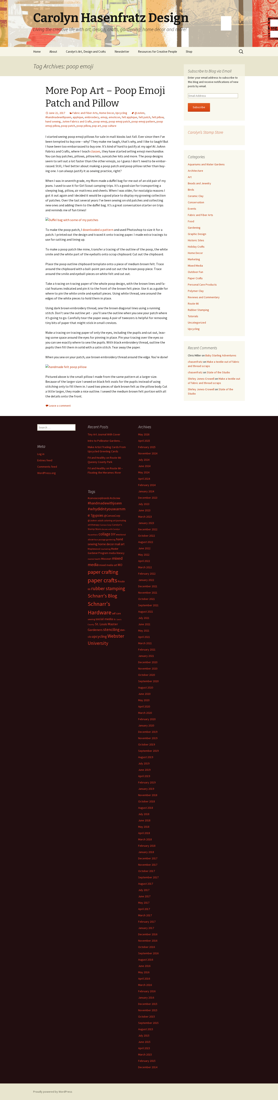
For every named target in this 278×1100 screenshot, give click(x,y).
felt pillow (158, 117)
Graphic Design (197, 234)
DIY (113, 534)
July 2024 (143, 460)
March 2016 (145, 985)
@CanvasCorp (112, 515)
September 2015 (148, 1023)
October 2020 (146, 675)
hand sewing (53, 121)
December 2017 (147, 858)
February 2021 (146, 649)
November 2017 (147, 864)
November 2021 (147, 592)
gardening (110, 539)
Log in (40, 454)
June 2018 (144, 820)
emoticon (114, 117)
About (53, 51)
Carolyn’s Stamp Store (205, 132)
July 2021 (143, 618)
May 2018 (143, 827)
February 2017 (146, 921)
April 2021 (144, 637)
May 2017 (143, 902)
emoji (104, 117)
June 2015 (144, 1042)
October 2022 (146, 535)
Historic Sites (196, 240)
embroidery (92, 117)
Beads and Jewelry (199, 183)
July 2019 (143, 763)
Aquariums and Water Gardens (206, 164)
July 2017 (143, 890)
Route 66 (193, 303)
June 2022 (144, 548)
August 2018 (145, 808)
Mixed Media (195, 265)
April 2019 (144, 776)
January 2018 (146, 852)
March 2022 (145, 567)
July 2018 (143, 814)
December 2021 (147, 586)
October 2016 (146, 947)
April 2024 (144, 478)
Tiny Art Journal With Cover (104, 434)
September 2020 (148, 681)
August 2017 (145, 883)
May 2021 (143, 630)
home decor (106, 544)
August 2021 (145, 611)
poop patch (68, 126)
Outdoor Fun (195, 272)
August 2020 (145, 687)
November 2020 (147, 668)
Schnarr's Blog (102, 596)
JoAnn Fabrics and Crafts (77, 121)
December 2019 (147, 732)
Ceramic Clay (196, 196)
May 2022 (143, 554)
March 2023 (145, 516)
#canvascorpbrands (98, 498)
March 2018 (145, 839)
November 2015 (147, 1010)
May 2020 (143, 700)
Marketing (194, 259)
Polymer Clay (196, 291)
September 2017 (148, 877)
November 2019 (147, 738)
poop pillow (84, 126)
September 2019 (148, 751)
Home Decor (106, 113)
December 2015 (147, 1004)
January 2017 (146, 928)
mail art (120, 544)
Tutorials (193, 316)
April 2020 (144, 706)
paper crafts (102, 580)
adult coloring (104, 520)
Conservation (196, 202)
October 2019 (146, 744)
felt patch (144, 117)
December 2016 (147, 934)
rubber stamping (108, 588)
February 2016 (146, 991)
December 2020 (147, 662)
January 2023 (146, 523)
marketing (106, 549)
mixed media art (108, 565)
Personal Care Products (202, 284)
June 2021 (144, 624)
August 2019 (145, 757)
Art (190, 177)
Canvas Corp (105, 525)
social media (104, 619)
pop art (96, 126)
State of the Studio (218, 372)
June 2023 (144, 510)
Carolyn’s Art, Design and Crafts (86, 51)
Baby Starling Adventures (220, 355)
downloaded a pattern (98, 230)
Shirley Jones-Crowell (201, 378)
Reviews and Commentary (204, 297)
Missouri (106, 559)
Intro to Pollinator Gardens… (105, 441)
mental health (94, 559)
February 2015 (146, 1061)
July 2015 (143, 1035)
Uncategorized (197, 322)
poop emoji (100, 121)
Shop (189, 51)
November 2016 (147, 940)
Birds (191, 189)
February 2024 (146, 485)
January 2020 (146, 725)
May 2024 (143, 472)
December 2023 (147, 497)
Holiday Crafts (196, 246)
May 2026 (143, 434)
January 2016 (146, 997)
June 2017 (144, 896)
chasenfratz (195, 362)
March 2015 (145, 1054)
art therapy (94, 524)
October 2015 (146, 1016)
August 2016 (145, 959)
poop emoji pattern (143, 121)
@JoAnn (139, 113)
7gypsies (97, 515)
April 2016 (144, 978)
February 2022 (146, 573)
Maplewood (94, 548)
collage (104, 534)
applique (78, 117)
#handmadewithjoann (58, 117)
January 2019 (146, 789)
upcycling (99, 636)
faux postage (100, 539)
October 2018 (146, 801)
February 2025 (146, 447)
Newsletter (122, 51)
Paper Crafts (195, 278)
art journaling (119, 520)
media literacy (116, 553)
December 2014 (147, 1067)
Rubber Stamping (198, 310)
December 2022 (147, 529)
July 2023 (143, 504)
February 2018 (146, 846)
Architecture (195, 170)
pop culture (109, 126)
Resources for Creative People (157, 51)
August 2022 (145, 542)
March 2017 (145, 915)
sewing (91, 619)
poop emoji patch (119, 121)
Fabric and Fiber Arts (85, 113)
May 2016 (143, 972)
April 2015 (144, 1048)
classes (95, 151)
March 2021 (145, 643)
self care (116, 613)
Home (37, 51)
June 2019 (144, 770)
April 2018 (144, 833)
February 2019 (146, 782)
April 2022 (144, 561)
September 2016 (148, 953)
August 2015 (145, 1029)
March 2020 (145, 713)
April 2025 (144, 441)
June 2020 (144, 694)
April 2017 (144, 909)
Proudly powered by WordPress (52, 1091)
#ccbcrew (115, 498)
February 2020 (146, 719)
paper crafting (103, 571)
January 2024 (146, 491)
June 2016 (144, 966)
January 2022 (146, 580)
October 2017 (146, 871)
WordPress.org (46, 473)
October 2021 (146, 599)
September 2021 (148, 605)
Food (191, 221)
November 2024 (147, 453)
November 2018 (147, 795)
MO (120, 565)
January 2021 (146, 656)
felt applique (129, 117)
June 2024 (144, 466)
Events (192, 208)
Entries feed (44, 460)
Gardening (194, 227)
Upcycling (121, 113)
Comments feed (47, 466)
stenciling (111, 629)
